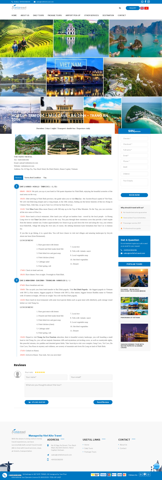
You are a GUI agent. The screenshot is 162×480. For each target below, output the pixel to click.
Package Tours (90, 452)
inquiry (132, 8)
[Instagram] (141, 474)
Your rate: (29, 372)
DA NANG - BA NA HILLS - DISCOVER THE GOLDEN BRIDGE (133, 290)
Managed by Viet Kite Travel (45, 435)
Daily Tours (88, 448)
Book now (134, 195)
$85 (131, 131)
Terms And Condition (32, 178)
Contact (123, 448)
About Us (123, 445)
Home (86, 445)
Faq (45, 178)
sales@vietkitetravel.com (61, 455)
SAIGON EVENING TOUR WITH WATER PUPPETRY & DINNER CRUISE (132, 346)
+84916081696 (57, 460)
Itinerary (18, 178)
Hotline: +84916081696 (22, 2)
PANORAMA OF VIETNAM (130, 317)
